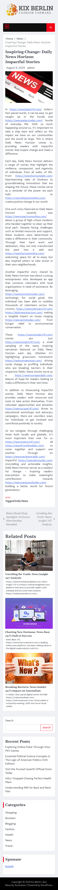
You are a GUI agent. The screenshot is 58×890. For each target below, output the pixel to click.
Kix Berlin (36, 882)
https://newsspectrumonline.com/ (26, 216)
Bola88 (9, 866)
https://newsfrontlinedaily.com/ (24, 445)
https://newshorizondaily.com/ (34, 176)
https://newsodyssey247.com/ (34, 309)
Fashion (10, 829)
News (8, 497)
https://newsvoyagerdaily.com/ (34, 375)
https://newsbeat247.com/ (26, 109)
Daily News (21, 501)
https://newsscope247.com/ (22, 408)
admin (31, 68)
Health (9, 835)
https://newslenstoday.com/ (35, 460)
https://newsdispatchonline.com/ (25, 198)
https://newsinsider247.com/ (35, 335)
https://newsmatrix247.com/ (22, 442)
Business (10, 818)
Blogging (10, 823)
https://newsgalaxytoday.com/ (24, 120)
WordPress (46, 885)
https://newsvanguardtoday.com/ (25, 482)
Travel (8, 846)
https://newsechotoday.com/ (23, 320)
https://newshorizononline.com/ (24, 253)
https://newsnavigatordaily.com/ (25, 456)
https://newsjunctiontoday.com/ (25, 294)
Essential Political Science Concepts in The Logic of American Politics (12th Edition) (27, 760)
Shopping (11, 812)
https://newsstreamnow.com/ (23, 360)
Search (9, 720)
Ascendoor (20, 885)
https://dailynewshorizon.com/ (24, 312)
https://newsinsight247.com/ (22, 342)
